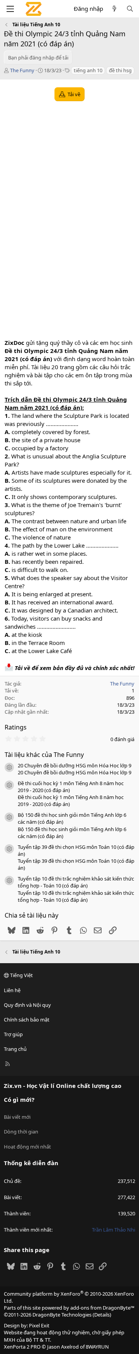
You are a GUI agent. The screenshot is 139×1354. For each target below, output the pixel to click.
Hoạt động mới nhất (27, 1146)
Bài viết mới (17, 1116)
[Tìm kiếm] (129, 9)
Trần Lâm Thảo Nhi (113, 1229)
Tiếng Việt (21, 975)
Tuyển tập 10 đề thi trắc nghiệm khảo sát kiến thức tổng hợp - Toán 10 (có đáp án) (76, 882)
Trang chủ (15, 1048)
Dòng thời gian (21, 1131)
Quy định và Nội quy (27, 1004)
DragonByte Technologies (62, 1314)
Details (102, 1314)
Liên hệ (12, 990)
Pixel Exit (39, 1325)
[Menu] (10, 9)
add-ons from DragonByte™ (102, 1307)
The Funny (22, 70)
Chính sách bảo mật (26, 1019)
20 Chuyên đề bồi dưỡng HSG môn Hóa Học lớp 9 (74, 765)
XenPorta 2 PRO (22, 1346)
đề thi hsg (120, 70)
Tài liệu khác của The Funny (44, 754)
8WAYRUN (97, 1346)
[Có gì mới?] (114, 9)
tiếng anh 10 (88, 70)
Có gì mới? (19, 1099)
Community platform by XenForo (69, 1297)
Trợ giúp (13, 1034)
